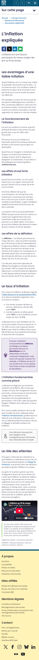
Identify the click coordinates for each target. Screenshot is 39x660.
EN (29, 3)
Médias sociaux (8, 637)
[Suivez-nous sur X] (5, 648)
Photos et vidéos (8, 567)
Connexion (8, 592)
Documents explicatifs (14, 23)
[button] (4, 49)
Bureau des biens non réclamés (14, 589)
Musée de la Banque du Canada (14, 586)
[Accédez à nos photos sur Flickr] (16, 655)
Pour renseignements (10, 627)
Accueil (5, 18)
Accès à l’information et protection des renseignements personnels (17, 611)
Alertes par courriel (9, 631)
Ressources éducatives (14, 20)
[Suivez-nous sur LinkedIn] (33, 648)
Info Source (6, 616)
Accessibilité (7, 564)
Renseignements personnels (13, 607)
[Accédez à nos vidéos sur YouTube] (23, 655)
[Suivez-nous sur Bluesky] (26, 648)
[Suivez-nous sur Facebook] (12, 648)
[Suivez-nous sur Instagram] (19, 648)
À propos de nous (18, 18)
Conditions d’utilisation (11, 604)
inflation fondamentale (12, 415)
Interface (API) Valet (10, 640)
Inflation (20, 545)
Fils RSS (5, 634)
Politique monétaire (17, 543)
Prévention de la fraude (11, 574)
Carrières (5, 561)
